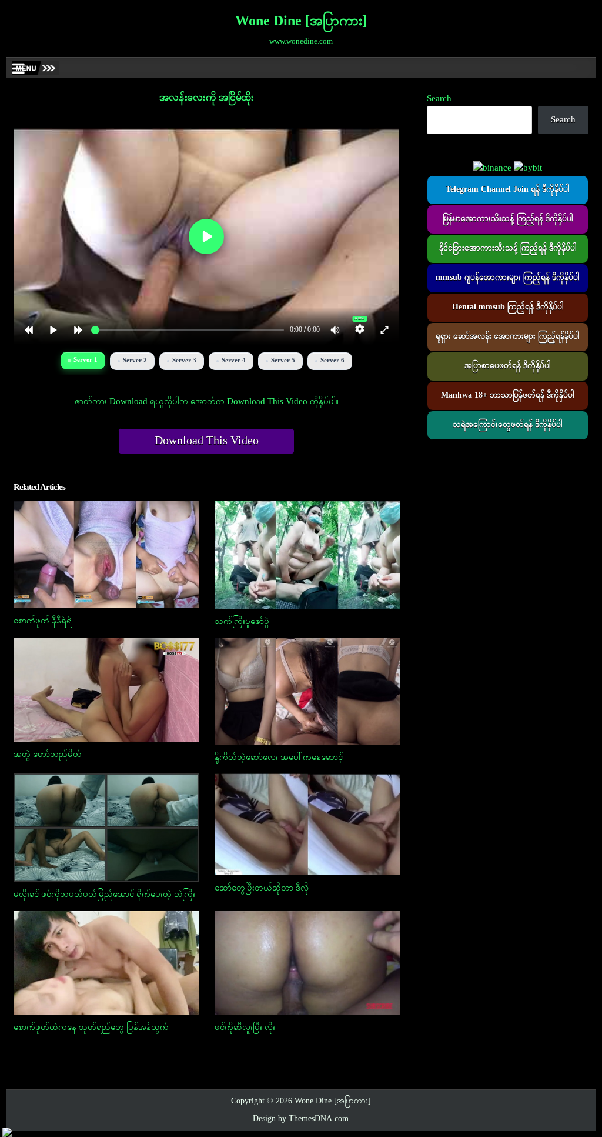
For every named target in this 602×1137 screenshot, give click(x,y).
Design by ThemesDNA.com (301, 1119)
